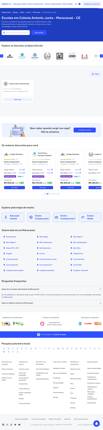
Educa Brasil (91, 403)
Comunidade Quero (42, 379)
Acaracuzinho (11, 237)
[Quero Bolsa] (7, 4)
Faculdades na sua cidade (42, 374)
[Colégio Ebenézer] (10, 56)
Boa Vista (76, 248)
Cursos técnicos (24, 389)
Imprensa (67, 419)
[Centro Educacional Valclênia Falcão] (60, 56)
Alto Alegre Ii (11, 242)
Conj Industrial (78, 259)
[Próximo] (101, 56)
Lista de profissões (8, 374)
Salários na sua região (7, 379)
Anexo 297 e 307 (12, 248)
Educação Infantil (20, 4)
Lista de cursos (24, 369)
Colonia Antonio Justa (48, 259)
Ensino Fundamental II (53, 4)
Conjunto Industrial (47, 270)
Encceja (72, 408)
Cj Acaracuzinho (12, 259)
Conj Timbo (77, 265)
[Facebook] (3, 424)
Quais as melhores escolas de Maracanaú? (17, 303)
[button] (45, 194)
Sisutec (72, 403)
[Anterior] (1, 56)
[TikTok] (11, 424)
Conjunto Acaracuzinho (15, 270)
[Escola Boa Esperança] (85, 56)
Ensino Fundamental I (36, 4)
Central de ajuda (60, 334)
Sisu (71, 383)
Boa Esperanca (45, 248)
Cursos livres (23, 384)
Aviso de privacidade (38, 419)
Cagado (9, 253)
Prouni (72, 388)
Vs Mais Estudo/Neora (92, 398)
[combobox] (16, 32)
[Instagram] (7, 424)
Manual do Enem (75, 379)
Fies (71, 393)
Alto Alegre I (78, 237)
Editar (21, 170)
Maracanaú (36, 12)
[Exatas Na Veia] (97, 56)
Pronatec (73, 398)
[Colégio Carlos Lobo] (72, 56)
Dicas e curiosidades (60, 373)
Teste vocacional (7, 369)
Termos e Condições (21, 419)
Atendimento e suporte (92, 388)
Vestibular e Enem (59, 368)
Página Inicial (6, 12)
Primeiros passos (93, 373)
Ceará (28, 12)
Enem (72, 374)
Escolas (15, 12)
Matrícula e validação (91, 393)
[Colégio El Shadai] (47, 56)
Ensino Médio (68, 4)
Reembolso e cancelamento (92, 378)
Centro (42, 253)
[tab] (47, 193)
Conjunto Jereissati (80, 270)
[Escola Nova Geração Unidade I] (22, 56)
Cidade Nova (78, 253)
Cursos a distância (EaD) (25, 394)
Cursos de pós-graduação (24, 379)
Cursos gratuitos (24, 403)
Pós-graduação (58, 383)
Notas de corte (75, 369)
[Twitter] (15, 424)
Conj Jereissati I (12, 265)
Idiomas (55, 388)
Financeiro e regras (93, 383)
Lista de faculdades (42, 369)
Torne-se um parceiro (81, 419)
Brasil (22, 12)
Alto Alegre (44, 237)
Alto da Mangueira (80, 242)
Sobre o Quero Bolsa (94, 368)
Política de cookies (55, 419)
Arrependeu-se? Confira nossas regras (54, 324)
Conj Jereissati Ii (46, 265)
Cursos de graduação (22, 374)
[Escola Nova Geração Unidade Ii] (35, 56)
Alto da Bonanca (46, 242)
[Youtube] (19, 424)
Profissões (56, 378)
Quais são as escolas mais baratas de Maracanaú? (20, 289)
